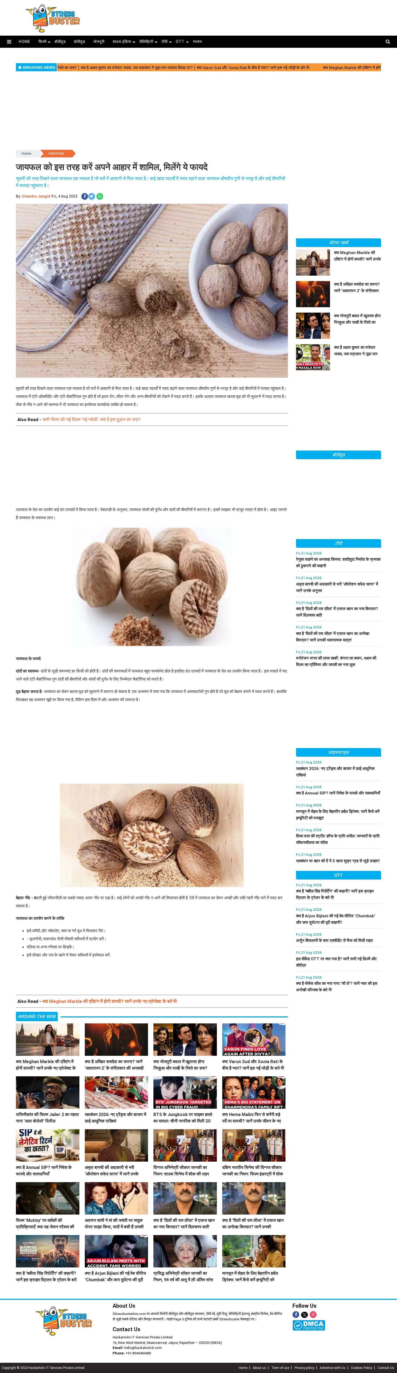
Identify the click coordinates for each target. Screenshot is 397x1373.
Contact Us (126, 1329)
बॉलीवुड (60, 41)
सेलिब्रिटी (146, 41)
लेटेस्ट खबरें (338, 242)
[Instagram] (313, 1314)
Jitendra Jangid (35, 196)
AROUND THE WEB (37, 1016)
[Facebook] (295, 1314)
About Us (124, 1306)
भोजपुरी (99, 41)
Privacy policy (304, 1368)
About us (259, 1368)
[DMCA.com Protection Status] (308, 1325)
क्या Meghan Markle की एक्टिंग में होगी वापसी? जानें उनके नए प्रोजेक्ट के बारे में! (109, 1001)
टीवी (165, 41)
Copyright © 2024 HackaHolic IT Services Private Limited (43, 1368)
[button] (9, 42)
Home (26, 153)
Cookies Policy (361, 1368)
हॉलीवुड (79, 41)
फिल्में (42, 41)
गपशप (197, 41)
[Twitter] (304, 1315)
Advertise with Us (332, 1368)
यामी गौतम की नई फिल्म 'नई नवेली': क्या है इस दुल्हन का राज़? (91, 419)
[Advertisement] (244, 16)
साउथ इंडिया (122, 41)
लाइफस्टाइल (56, 153)
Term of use (280, 1368)
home (25, 41)
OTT (180, 41)
